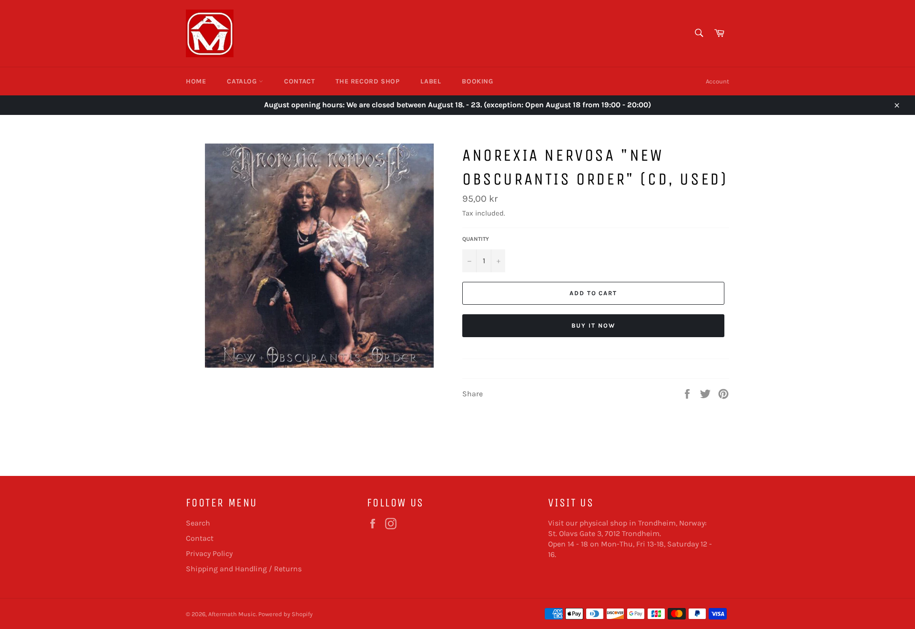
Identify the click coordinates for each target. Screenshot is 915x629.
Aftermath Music (232, 614)
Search (198, 522)
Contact (299, 81)
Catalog (243, 81)
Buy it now (593, 325)
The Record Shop (367, 81)
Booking (477, 81)
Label (430, 81)
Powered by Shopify (285, 614)
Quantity (475, 239)
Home (196, 81)
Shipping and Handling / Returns (244, 568)
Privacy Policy (209, 553)
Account (717, 81)
